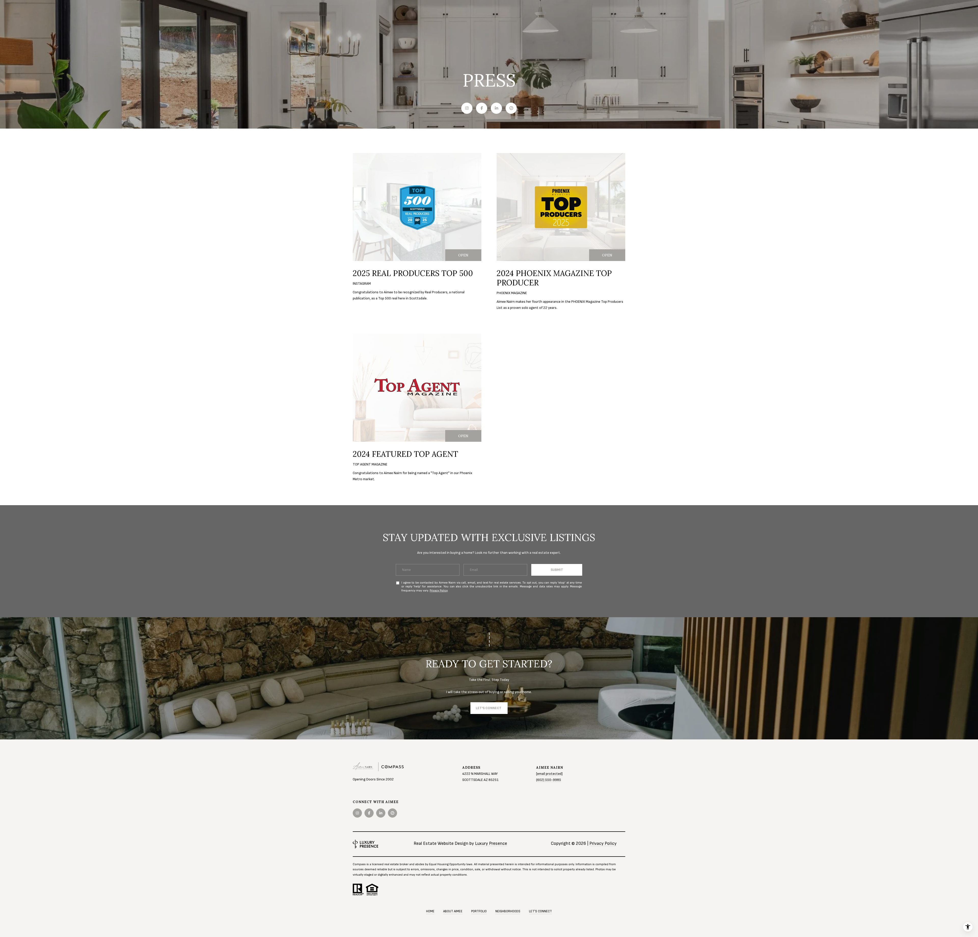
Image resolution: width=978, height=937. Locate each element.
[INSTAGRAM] (466, 108)
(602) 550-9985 (548, 780)
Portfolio (479, 911)
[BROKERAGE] (511, 108)
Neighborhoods (507, 911)
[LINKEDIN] (496, 108)
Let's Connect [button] (489, 708)
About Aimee (453, 911)
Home (430, 911)
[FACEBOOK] (481, 108)
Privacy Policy (438, 590)
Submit (557, 570)
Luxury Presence (491, 843)
